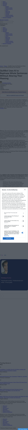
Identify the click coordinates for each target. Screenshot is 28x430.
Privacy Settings (23, 429)
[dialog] (14, 215)
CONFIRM (8, 238)
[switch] (23, 216)
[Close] (25, 190)
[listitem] (14, 213)
